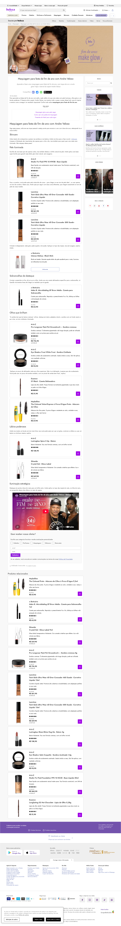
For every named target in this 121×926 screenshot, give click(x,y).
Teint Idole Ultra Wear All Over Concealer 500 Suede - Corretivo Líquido (53, 222)
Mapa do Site (9, 879)
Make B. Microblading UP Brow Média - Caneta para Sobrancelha (52, 290)
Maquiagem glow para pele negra (46, 112)
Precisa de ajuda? (63, 5)
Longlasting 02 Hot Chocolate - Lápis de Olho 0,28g (50, 801)
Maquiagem (57, 15)
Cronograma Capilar (33, 875)
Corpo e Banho (32, 873)
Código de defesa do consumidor (15, 876)
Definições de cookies (12, 919)
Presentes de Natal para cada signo (45, 117)
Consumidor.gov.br (11, 875)
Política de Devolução (12, 869)
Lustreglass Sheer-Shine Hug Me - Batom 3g (46, 730)
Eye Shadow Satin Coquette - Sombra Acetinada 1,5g (50, 753)
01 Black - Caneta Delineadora (43, 380)
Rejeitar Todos (38, 919)
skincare (74, 139)
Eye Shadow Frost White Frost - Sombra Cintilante (51, 350)
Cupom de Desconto (48, 873)
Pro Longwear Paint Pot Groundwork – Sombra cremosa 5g (53, 651)
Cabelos (31, 15)
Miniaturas (89, 15)
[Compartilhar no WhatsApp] (41, 92)
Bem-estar (58, 543)
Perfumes (26, 543)
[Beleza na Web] (10, 10)
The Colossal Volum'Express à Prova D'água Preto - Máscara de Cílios (55, 404)
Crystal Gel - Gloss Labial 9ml (41, 628)
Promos (24, 15)
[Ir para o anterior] (111, 15)
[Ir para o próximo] (113, 15)
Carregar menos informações (61, 860)
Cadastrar (15, 555)
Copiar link (48, 92)
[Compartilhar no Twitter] (37, 92)
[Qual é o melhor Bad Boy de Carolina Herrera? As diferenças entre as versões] (99, 136)
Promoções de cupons (12, 885)
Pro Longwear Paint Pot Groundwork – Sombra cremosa (53, 325)
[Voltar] (86, 181)
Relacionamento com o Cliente (14, 868)
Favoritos (111, 5)
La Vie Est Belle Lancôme (68, 871)
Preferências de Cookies (12, 873)
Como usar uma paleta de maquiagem (45, 115)
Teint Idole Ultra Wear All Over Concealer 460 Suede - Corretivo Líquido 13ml (55, 677)
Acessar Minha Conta (106, 10)
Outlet (7, 881)
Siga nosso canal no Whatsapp (106, 872)
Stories (98, 21)
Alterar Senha (89, 871)
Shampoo (64, 868)
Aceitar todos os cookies (53, 919)
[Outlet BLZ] (101, 15)
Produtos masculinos (50, 830)
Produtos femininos (36, 830)
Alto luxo (100, 871)
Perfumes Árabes (47, 871)
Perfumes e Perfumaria (44, 15)
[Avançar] (111, 181)
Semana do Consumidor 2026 (51, 868)
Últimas (54, 21)
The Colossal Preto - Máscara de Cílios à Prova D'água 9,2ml (53, 580)
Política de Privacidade (66, 559)
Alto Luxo (45, 869)
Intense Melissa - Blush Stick (42, 254)
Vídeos (92, 21)
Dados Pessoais (90, 868)
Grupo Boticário (26, 5)
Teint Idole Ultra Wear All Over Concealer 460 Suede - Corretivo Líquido (53, 195)
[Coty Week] (13, 15)
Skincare (66, 15)
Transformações (71, 21)
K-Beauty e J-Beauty (47, 872)
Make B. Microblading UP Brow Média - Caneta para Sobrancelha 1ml (55, 604)
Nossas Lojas (38, 5)
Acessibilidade (13, 5)
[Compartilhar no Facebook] (33, 92)
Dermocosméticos (32, 876)
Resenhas (61, 21)
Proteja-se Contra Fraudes (13, 872)
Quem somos (9, 883)
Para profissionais (107, 21)
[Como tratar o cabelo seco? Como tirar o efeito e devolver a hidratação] (99, 100)
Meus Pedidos (100, 5)
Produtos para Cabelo (33, 868)
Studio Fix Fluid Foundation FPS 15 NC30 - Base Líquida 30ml (54, 776)
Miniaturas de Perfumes (68, 872)
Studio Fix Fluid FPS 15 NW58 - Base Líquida (49, 160)
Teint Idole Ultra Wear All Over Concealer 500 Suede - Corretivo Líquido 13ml (55, 705)
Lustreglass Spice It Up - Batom (43, 439)
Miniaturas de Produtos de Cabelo (71, 873)
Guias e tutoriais (82, 21)
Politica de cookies (24, 915)
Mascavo (64, 869)
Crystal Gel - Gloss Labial (41, 462)
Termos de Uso (10, 878)
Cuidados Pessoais (77, 15)
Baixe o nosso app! (50, 5)
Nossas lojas (9, 882)
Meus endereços (90, 869)
